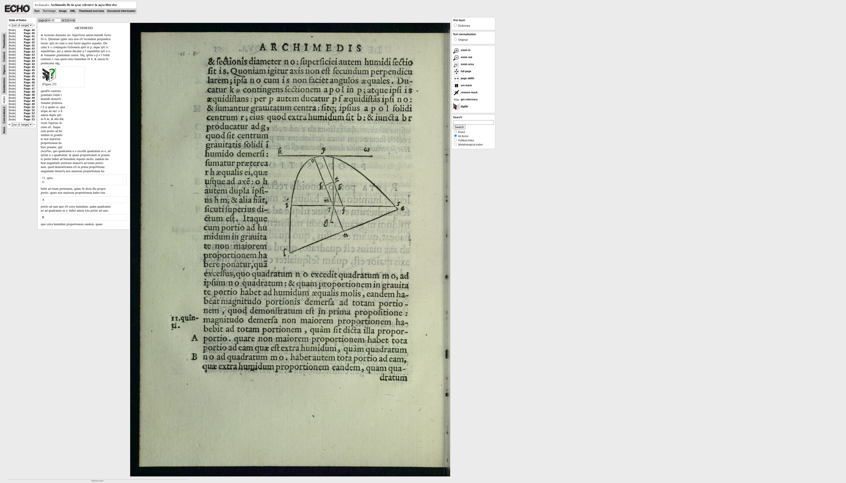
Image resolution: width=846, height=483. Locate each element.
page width (467, 78)
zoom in (465, 50)
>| (73, 20)
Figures (4, 69)
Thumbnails (4, 41)
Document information (121, 11)
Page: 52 (29, 107)
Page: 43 (29, 48)
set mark (466, 85)
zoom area (467, 64)
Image (63, 11)
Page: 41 (29, 36)
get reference (469, 99)
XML (73, 11)
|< (46, 20)
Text (36, 11)
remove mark (469, 92)
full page (465, 71)
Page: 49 (29, 98)
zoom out (466, 57)
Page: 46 (29, 79)
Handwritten (4, 85)
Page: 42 (29, 39)
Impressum (97, 480)
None (4, 130)
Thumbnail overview (91, 11)
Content (4, 57)
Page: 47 (29, 85)
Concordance (4, 115)
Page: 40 (29, 30)
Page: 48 (29, 91)
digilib (464, 106)
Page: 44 (29, 57)
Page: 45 (29, 67)
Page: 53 (29, 119)
